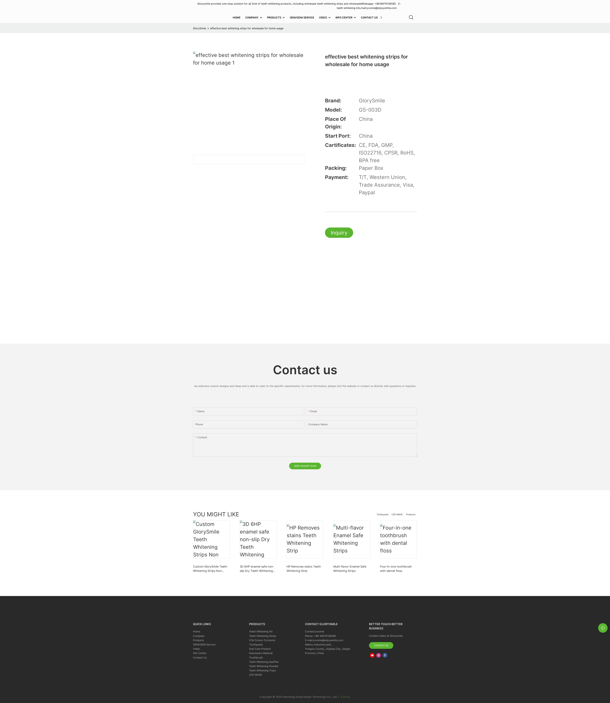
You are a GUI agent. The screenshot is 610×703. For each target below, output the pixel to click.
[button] (381, 17)
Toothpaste (382, 514)
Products (410, 514)
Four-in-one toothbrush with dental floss (396, 568)
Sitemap (345, 696)
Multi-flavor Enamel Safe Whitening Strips (349, 568)
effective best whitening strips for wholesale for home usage (246, 28)
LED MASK (397, 514)
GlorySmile (199, 28)
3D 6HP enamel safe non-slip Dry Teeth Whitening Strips (257, 569)
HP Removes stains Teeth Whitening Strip (304, 568)
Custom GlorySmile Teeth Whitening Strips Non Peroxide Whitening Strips (210, 569)
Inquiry (339, 233)
